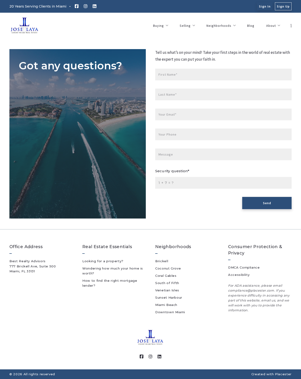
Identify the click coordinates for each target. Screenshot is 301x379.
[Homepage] (24, 25)
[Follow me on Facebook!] (77, 6)
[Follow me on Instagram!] (85, 6)
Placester (283, 374)
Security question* (172, 171)
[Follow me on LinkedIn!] (94, 6)
